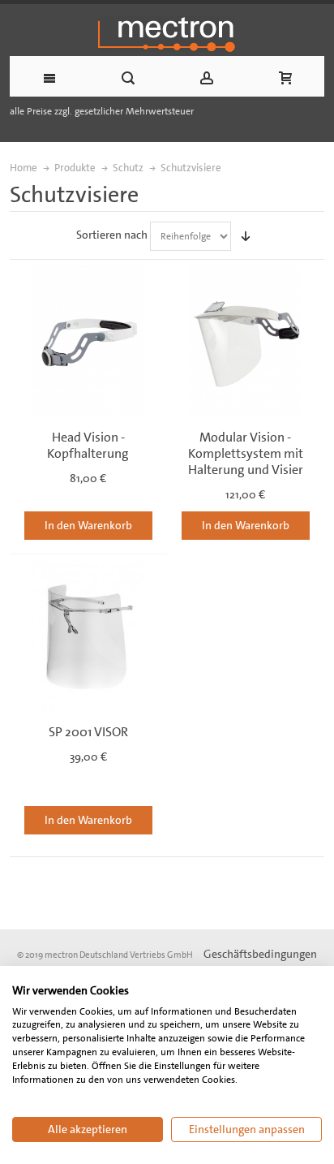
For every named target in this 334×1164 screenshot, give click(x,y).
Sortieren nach (112, 234)
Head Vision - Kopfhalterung (88, 445)
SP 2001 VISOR (88, 731)
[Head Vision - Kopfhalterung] (88, 340)
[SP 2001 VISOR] (88, 635)
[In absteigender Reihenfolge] (245, 236)
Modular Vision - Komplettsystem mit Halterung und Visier (245, 453)
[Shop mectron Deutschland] (167, 34)
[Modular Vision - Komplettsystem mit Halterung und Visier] (245, 340)
